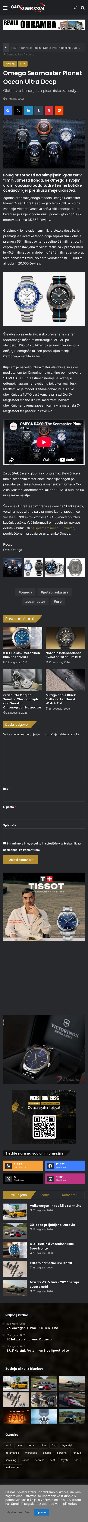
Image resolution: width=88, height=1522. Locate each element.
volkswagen (13, 1467)
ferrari (31, 1445)
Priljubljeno (18, 1195)
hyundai (67, 1445)
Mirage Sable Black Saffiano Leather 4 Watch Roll (61, 699)
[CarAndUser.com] (28, 7)
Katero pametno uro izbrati (51, 1263)
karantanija (12, 1452)
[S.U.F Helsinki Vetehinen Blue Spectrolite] (22, 638)
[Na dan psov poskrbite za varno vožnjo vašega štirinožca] (44, 1399)
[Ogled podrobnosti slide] (44, 25)
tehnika (39, 1460)
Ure (20, 54)
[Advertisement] (44, 977)
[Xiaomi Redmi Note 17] (16, 1416)
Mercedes (31, 1452)
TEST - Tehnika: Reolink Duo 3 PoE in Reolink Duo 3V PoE (49, 47)
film (43, 1445)
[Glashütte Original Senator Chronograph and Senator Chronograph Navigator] (22, 680)
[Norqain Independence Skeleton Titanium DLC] (65, 638)
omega (26, 592)
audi (8, 1445)
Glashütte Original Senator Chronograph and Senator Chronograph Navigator (22, 701)
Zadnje (45, 1195)
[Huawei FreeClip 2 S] (44, 1416)
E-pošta (9, 807)
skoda (25, 1460)
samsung (11, 1460)
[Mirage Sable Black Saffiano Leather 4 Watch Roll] (65, 680)
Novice (30, 54)
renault (77, 1452)
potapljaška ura (55, 592)
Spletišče (9, 825)
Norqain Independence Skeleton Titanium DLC (64, 655)
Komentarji (70, 1195)
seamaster (36, 601)
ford (54, 1445)
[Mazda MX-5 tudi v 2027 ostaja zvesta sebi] (15, 1288)
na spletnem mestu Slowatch (52, 528)
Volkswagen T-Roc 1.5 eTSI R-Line (56, 1206)
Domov (11, 54)
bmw (19, 1445)
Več (28, 1512)
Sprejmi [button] (41, 1512)
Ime (6, 788)
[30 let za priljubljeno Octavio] (15, 1231)
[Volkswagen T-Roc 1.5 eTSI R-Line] (15, 1212)
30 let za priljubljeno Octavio (52, 1225)
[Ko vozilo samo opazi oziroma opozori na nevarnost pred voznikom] (72, 1416)
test (52, 1460)
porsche (62, 1452)
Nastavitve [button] (14, 1512)
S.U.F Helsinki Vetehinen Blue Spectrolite (21, 655)
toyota (65, 1460)
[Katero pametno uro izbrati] (15, 1269)
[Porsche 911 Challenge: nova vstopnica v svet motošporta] (72, 1399)
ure (59, 601)
